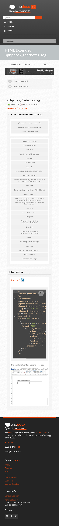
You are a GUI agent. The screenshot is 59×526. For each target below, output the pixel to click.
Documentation (11, 477)
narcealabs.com (11, 500)
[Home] (16, 426)
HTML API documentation (29, 64)
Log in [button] (10, 22)
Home (13, 64)
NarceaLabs (41, 432)
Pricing (7, 465)
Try (6, 474)
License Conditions (12, 484)
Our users (9, 481)
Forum (10, 31)
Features (8, 468)
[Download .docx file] (23, 280)
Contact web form (12, 496)
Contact (11, 26)
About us (9, 442)
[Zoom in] (41, 293)
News (7, 471)
